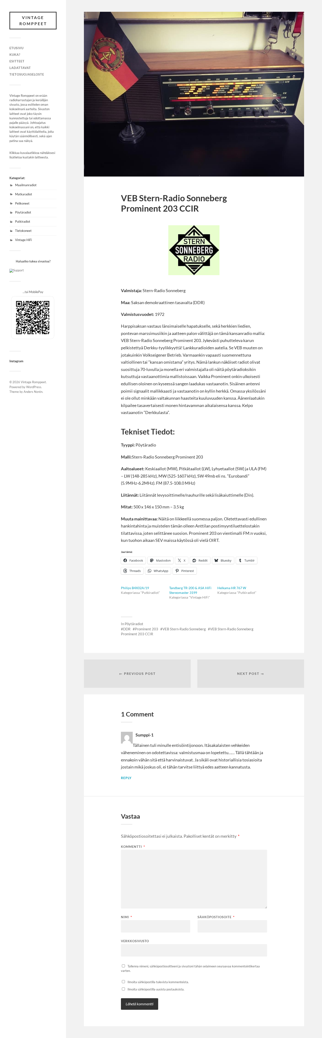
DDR (127, 629)
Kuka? (14, 54)
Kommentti (133, 846)
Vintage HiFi (23, 240)
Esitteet (17, 61)
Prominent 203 (146, 629)
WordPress (33, 387)
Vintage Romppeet (33, 20)
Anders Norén (33, 392)
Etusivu (16, 48)
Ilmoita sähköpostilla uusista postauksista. (156, 989)
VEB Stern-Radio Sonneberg (184, 629)
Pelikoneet (22, 203)
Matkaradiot (23, 194)
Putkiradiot (22, 221)
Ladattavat (20, 68)
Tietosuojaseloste (26, 74)
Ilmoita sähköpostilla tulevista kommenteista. (158, 982)
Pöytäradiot (23, 212)
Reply (126, 778)
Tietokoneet (23, 231)
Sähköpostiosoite (216, 917)
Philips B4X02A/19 (135, 588)
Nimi (126, 917)
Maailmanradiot (26, 185)
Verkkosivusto (135, 941)
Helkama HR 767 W (231, 588)
